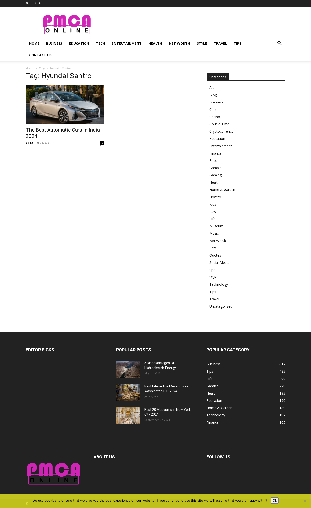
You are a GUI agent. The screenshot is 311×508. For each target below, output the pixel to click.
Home (34, 43)
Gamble (215, 167)
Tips (237, 43)
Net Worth (179, 43)
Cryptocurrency (221, 131)
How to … (217, 197)
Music (214, 233)
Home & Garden (222, 189)
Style (202, 43)
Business (54, 43)
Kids (212, 204)
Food (213, 160)
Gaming (215, 175)
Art (211, 87)
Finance (215, 153)
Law (212, 211)
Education (79, 43)
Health (155, 43)
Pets (212, 248)
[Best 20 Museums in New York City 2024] (128, 415)
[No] (304, 501)
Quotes (215, 255)
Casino (214, 116)
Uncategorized (220, 306)
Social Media (219, 262)
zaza (29, 142)
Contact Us (40, 55)
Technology (218, 284)
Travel (220, 43)
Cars (212, 109)
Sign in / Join (34, 3)
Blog (213, 95)
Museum (216, 226)
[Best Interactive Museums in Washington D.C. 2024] (128, 392)
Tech (100, 43)
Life (212, 218)
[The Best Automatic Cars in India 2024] (65, 104)
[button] (279, 44)
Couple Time (219, 124)
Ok (275, 500)
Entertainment (127, 43)
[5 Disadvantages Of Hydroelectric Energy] (128, 369)
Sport (213, 269)
